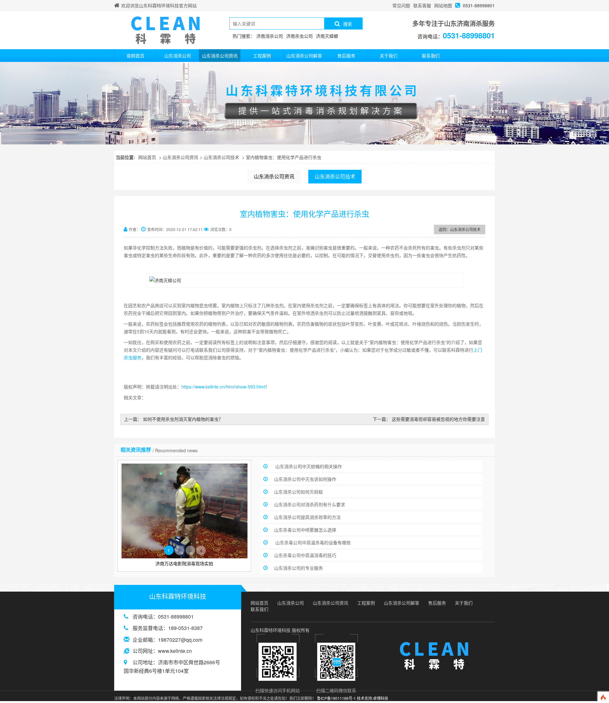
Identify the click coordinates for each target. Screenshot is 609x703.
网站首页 (147, 157)
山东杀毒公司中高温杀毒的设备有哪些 (312, 542)
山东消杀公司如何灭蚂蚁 (298, 491)
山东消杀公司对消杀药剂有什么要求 (309, 504)
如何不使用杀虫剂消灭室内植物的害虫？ (183, 419)
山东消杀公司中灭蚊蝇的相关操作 (308, 466)
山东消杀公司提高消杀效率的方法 (307, 517)
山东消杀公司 (177, 55)
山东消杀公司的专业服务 (298, 568)
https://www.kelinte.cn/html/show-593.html (223, 386)
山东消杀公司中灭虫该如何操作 (305, 479)
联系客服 (422, 5)
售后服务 (346, 55)
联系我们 (431, 55)
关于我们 (388, 55)
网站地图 (443, 5)
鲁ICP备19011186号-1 (336, 698)
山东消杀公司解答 (304, 55)
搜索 (347, 24)
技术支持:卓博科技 (372, 698)
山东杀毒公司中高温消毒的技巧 (305, 555)
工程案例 (262, 55)
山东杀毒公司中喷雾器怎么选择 (305, 530)
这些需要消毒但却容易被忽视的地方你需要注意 (438, 419)
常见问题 (401, 5)
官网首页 (135, 55)
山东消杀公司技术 (221, 157)
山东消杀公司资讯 (220, 55)
